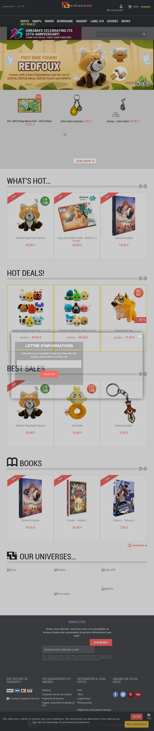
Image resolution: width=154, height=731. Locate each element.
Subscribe (49, 374)
